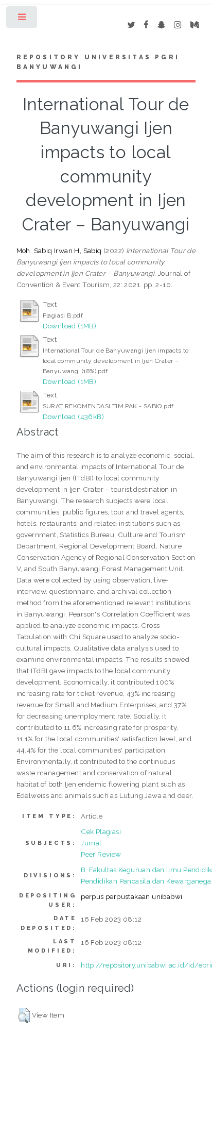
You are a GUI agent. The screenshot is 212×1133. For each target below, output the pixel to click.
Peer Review (101, 854)
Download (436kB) (73, 416)
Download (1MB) (70, 326)
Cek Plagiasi (101, 831)
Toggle (22, 19)
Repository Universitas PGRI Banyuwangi (98, 62)
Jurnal (91, 843)
